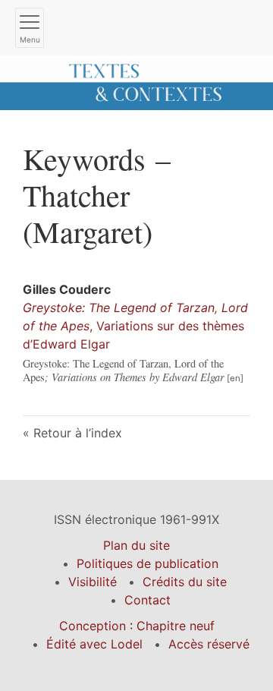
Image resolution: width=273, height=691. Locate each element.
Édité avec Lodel (94, 644)
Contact (147, 599)
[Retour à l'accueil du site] (136, 81)
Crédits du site (185, 581)
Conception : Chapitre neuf (137, 625)
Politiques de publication (147, 563)
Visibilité (92, 581)
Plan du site (136, 545)
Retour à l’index (77, 432)
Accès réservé (208, 644)
